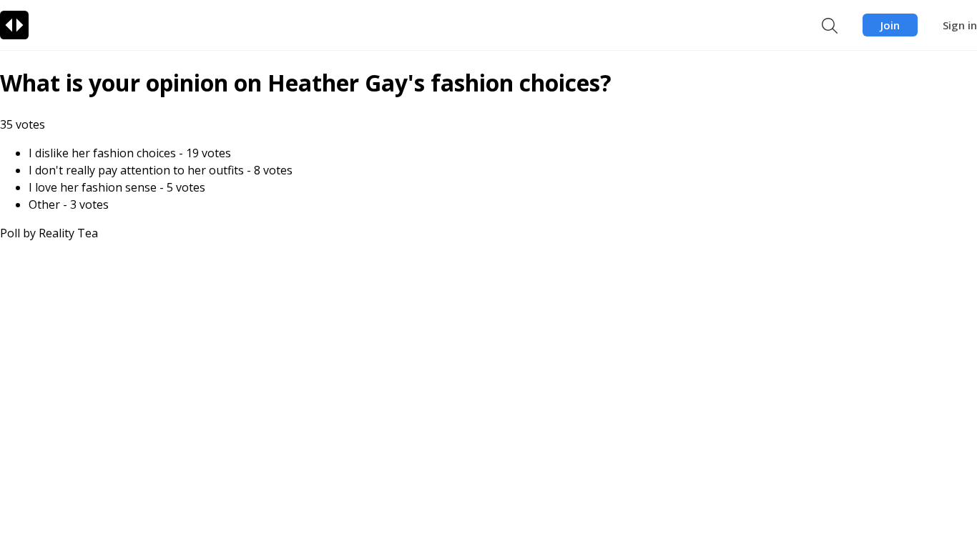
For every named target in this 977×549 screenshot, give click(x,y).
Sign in (960, 25)
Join (890, 25)
